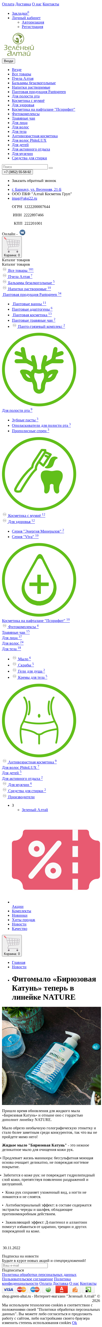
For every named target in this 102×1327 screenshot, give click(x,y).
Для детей (20, 145)
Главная (18, 962)
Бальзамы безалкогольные (34, 83)
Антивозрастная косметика (35, 136)
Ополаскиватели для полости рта (41, 425)
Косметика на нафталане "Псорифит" (43, 109)
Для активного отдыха (31, 149)
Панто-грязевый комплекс (41, 326)
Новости (19, 924)
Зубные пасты (25, 420)
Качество (19, 928)
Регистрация (32, 27)
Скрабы (25, 665)
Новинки (19, 915)
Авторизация (33, 22)
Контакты (51, 4)
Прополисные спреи (30, 431)
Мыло (24, 659)
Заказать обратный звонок (34, 181)
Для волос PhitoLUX (29, 140)
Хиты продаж (23, 920)
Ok (74, 1323)
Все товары (21, 74)
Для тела (19, 131)
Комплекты (21, 911)
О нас (37, 4)
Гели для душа (31, 671)
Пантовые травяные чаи (33, 320)
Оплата (8, 4)
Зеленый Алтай (35, 810)
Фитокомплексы (26, 114)
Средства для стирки (29, 158)
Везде (17, 70)
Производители (21, 797)
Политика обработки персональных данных (39, 1274)
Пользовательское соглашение (27, 1279)
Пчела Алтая (22, 78)
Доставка (23, 4)
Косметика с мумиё (28, 100)
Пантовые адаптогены (32, 309)
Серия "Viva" (25, 537)
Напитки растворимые (31, 87)
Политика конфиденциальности (36, 1281)
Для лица (19, 123)
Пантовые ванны (29, 304)
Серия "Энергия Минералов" (38, 531)
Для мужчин (22, 154)
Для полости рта (26, 96)
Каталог (16, 264)
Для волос (20, 127)
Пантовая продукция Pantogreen (39, 92)
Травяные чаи (23, 118)
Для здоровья (23, 105)
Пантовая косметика (32, 315)
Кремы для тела (32, 677)
